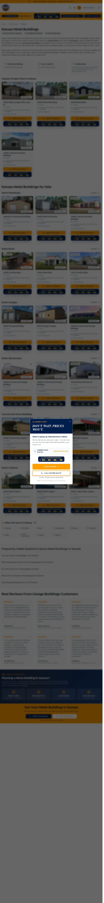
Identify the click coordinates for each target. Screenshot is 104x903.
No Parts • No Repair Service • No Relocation (51, 477)
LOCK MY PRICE (51, 466)
